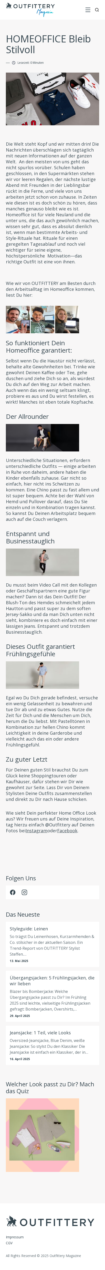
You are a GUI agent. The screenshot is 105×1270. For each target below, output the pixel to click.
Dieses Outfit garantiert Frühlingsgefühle (40, 650)
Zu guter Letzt (26, 759)
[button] (88, 10)
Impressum (15, 1237)
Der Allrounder (27, 416)
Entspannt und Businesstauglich (30, 537)
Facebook (67, 831)
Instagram (36, 831)
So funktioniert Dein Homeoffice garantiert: (39, 346)
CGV (9, 1243)
